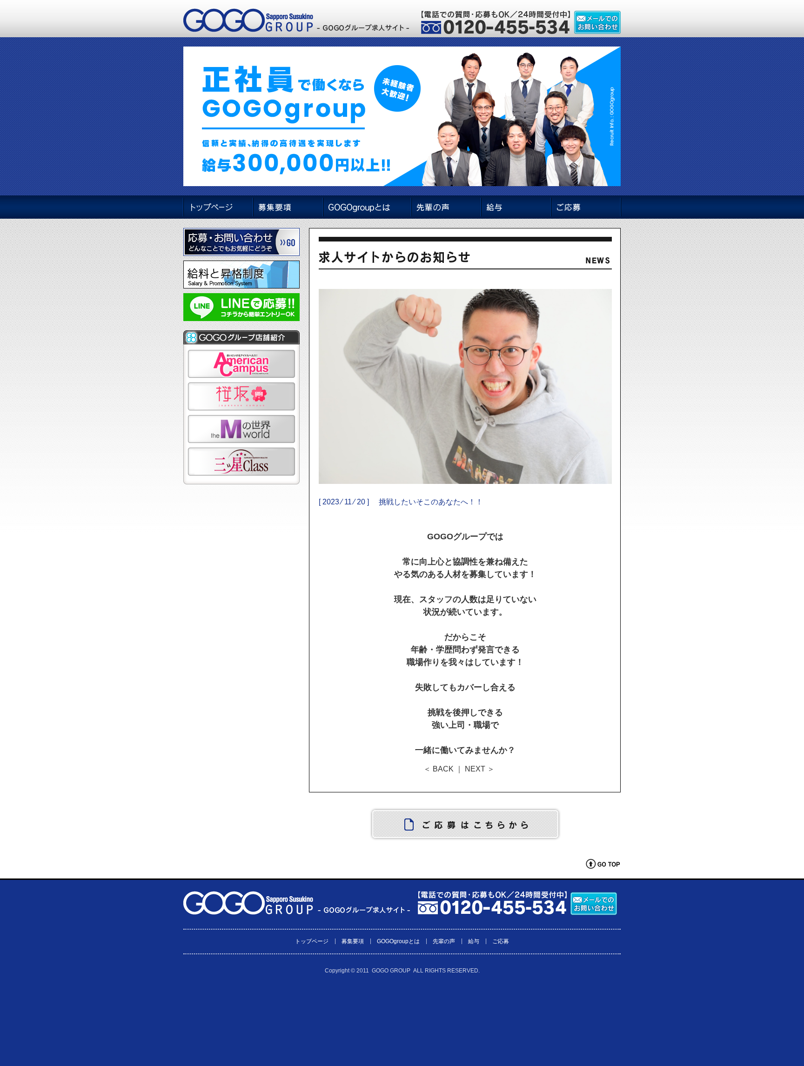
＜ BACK (438, 769)
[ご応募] (586, 207)
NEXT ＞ (480, 769)
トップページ (311, 941)
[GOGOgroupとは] (366, 207)
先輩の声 (444, 941)
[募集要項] (287, 207)
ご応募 (500, 941)
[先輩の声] (446, 207)
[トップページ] (218, 207)
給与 (473, 941)
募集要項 (353, 941)
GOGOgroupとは (398, 941)
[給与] (516, 207)
